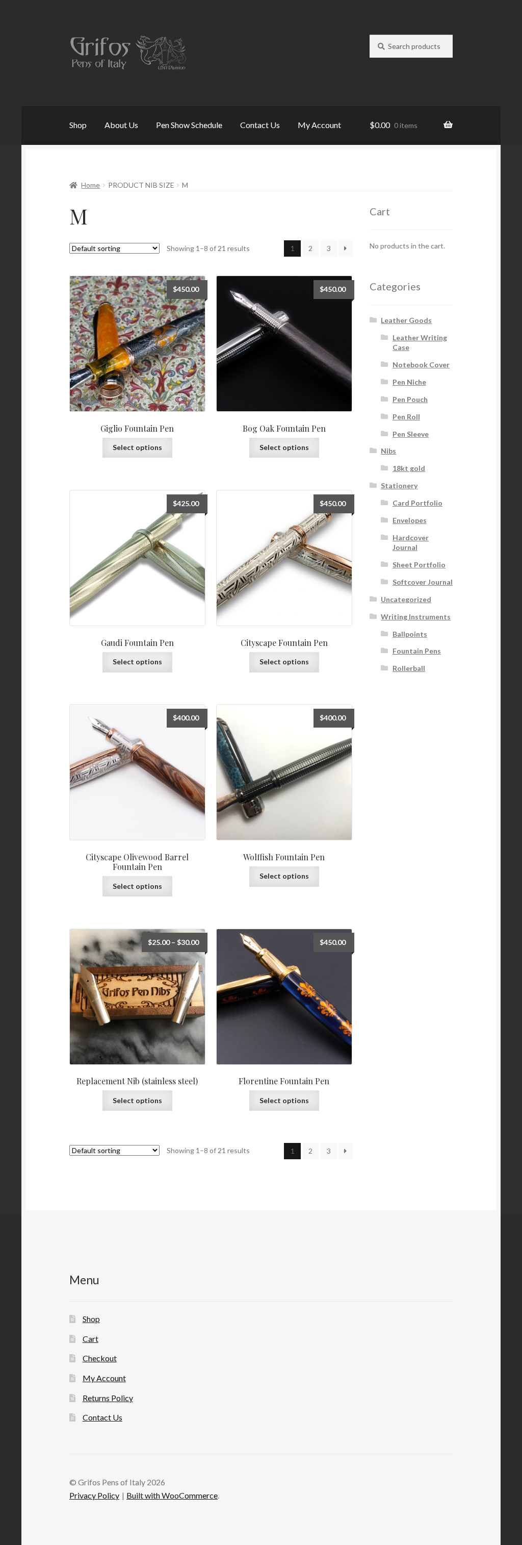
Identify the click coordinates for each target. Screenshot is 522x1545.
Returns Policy (108, 1398)
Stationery (399, 485)
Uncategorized (406, 599)
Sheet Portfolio (419, 564)
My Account (319, 125)
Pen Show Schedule (189, 125)
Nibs (388, 450)
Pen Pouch (410, 399)
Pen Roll (406, 416)
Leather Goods (406, 320)
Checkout (100, 1358)
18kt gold (409, 468)
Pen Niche (409, 382)
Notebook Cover (421, 364)
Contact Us (260, 125)
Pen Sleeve (411, 434)
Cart (90, 1338)
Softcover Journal (423, 582)
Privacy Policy (94, 1495)
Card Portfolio (417, 503)
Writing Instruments (416, 616)
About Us (121, 125)
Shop (78, 125)
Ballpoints (410, 634)
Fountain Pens (417, 650)
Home (90, 185)
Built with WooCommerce (172, 1495)
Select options (137, 447)
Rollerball (409, 668)
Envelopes (410, 520)
